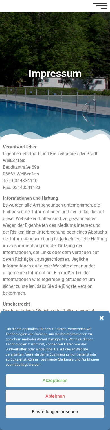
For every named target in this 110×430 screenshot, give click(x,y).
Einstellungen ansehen (55, 411)
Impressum (68, 423)
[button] (101, 318)
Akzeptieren (55, 380)
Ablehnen (55, 396)
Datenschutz (46, 423)
